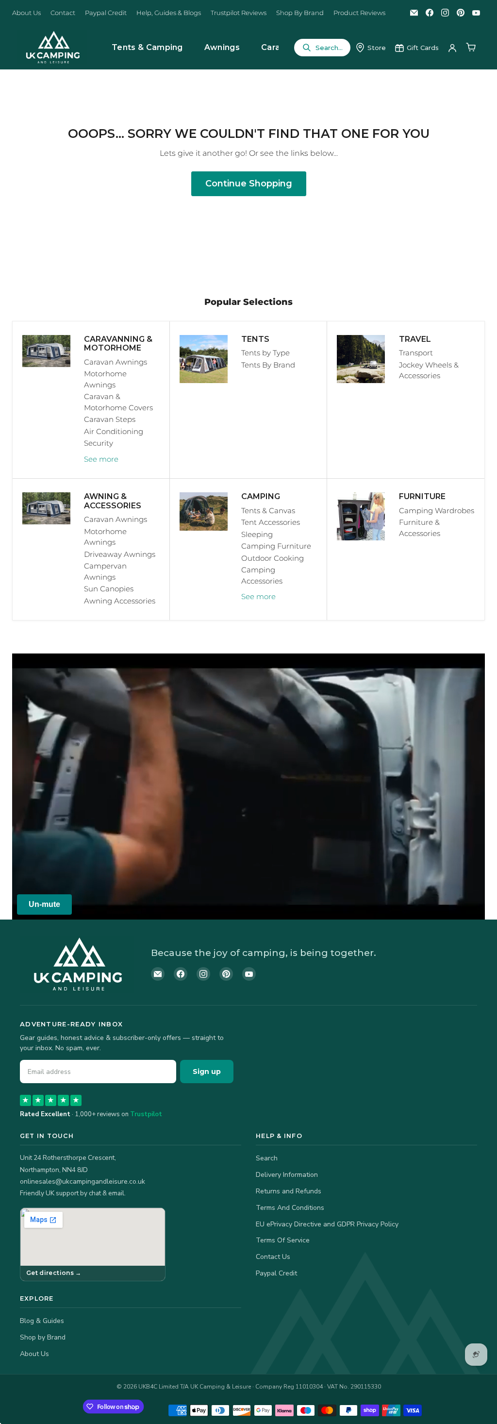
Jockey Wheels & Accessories (429, 370)
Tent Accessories (270, 522)
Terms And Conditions (290, 1207)
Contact (62, 13)
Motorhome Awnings (105, 379)
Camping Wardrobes (436, 510)
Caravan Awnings (115, 362)
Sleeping (257, 534)
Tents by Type (265, 352)
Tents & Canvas (268, 510)
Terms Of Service (283, 1240)
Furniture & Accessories (419, 528)
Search (267, 1158)
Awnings (222, 47)
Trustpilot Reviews (238, 13)
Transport (416, 352)
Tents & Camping (147, 47)
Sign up (207, 1071)
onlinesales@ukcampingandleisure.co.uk (82, 1181)
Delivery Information (287, 1174)
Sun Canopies (108, 588)
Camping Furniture (276, 546)
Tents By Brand (268, 364)
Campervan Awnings (105, 571)
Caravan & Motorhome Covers (118, 402)
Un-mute (44, 904)
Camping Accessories (261, 575)
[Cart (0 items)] (471, 47)
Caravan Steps (109, 419)
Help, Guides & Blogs (168, 13)
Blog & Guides (42, 1320)
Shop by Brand (43, 1337)
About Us (26, 13)
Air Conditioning (113, 431)
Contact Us (273, 1256)
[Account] (452, 47)
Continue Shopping (248, 183)
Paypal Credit (106, 13)
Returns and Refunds (288, 1191)
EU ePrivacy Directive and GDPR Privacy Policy (327, 1224)
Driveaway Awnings (119, 554)
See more (101, 459)
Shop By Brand (300, 13)
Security (98, 443)
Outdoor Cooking (272, 558)
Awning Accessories (119, 600)
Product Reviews (359, 13)
